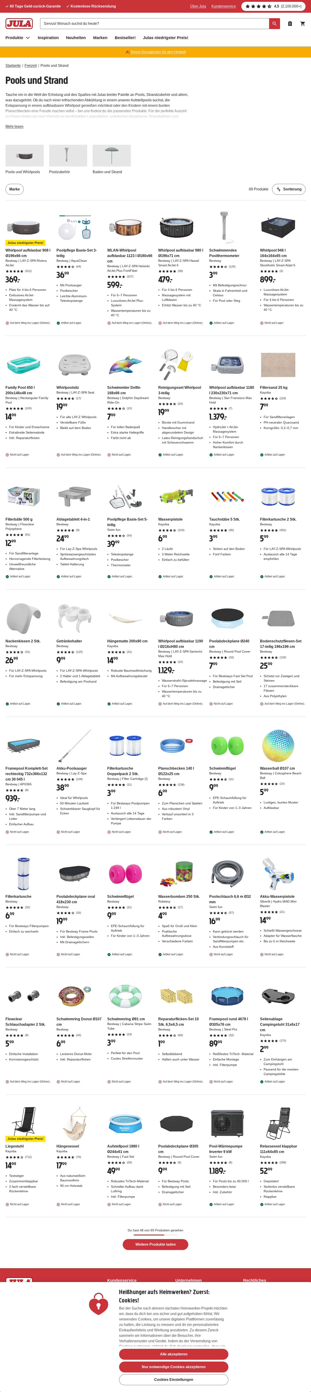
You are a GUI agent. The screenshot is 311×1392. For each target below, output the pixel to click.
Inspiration (48, 37)
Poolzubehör (59, 172)
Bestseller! (125, 37)
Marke (14, 189)
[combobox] (160, 23)
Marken (100, 37)
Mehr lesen (14, 127)
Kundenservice (224, 6)
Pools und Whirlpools (22, 172)
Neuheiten (76, 37)
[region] (155, 1337)
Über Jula (198, 6)
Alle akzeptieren (174, 1354)
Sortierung (292, 189)
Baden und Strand (107, 172)
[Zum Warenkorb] (302, 23)
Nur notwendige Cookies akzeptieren (174, 1367)
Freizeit (31, 65)
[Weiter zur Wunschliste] (290, 23)
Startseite (13, 65)
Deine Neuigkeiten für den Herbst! (158, 52)
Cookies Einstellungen (173, 1380)
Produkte (14, 37)
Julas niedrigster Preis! (165, 37)
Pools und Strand (55, 65)
